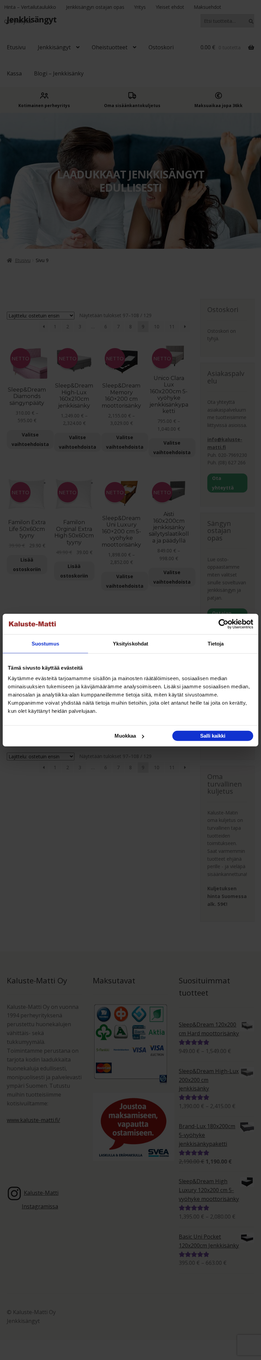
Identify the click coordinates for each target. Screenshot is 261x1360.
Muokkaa (125, 736)
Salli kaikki (212, 736)
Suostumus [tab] (45, 643)
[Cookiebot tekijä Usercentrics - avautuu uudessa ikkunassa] (223, 624)
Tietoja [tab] (216, 643)
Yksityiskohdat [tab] (130, 643)
